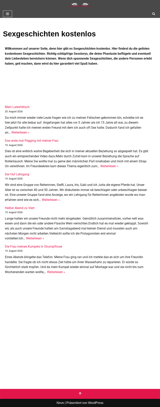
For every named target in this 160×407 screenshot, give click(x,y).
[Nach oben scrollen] (80, 394)
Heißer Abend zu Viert (20, 208)
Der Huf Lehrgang (17, 174)
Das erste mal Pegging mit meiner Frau (31, 140)
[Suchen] (153, 13)
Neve (60, 402)
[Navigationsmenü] (7, 14)
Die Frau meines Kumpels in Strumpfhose (33, 246)
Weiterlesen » (20, 132)
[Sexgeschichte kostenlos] (80, 5)
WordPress (95, 402)
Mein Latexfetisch (17, 107)
